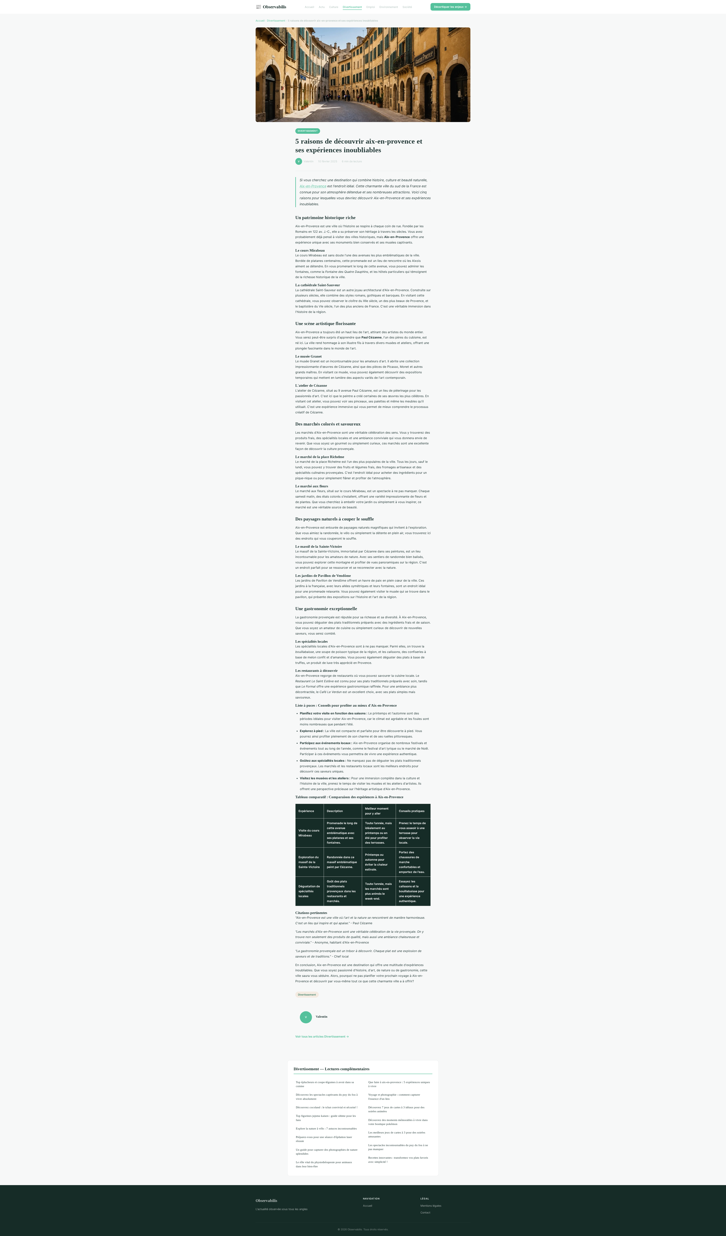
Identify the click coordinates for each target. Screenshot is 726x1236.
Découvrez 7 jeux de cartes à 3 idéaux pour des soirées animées (396, 1109)
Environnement (388, 7)
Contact (425, 1212)
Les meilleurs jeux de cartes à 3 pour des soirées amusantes (396, 1134)
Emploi (370, 7)
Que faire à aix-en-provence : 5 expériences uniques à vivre (399, 1084)
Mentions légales (430, 1205)
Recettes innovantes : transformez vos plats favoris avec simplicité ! (398, 1159)
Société (407, 7)
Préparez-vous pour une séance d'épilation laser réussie (324, 1139)
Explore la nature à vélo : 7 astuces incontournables (326, 1128)
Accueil (309, 7)
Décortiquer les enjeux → (450, 6)
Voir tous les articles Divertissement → (322, 1036)
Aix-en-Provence (313, 186)
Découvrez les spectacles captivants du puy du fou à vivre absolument (327, 1096)
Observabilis (271, 6)
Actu (322, 7)
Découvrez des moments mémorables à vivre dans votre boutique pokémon (398, 1122)
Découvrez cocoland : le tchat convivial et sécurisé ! (327, 1107)
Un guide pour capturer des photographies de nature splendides (327, 1151)
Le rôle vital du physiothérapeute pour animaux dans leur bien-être (324, 1164)
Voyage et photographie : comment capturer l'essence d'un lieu (394, 1096)
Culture (333, 7)
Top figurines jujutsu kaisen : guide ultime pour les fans (326, 1117)
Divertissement (352, 7)
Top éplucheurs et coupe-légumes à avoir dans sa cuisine (325, 1084)
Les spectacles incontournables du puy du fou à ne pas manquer (398, 1147)
